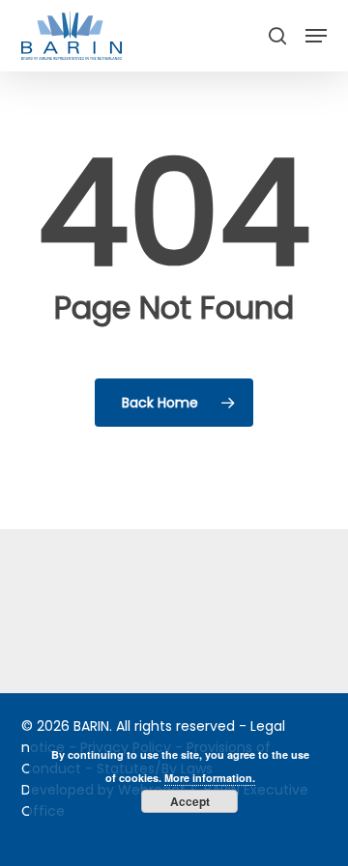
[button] (316, 35)
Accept (190, 801)
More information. (209, 777)
